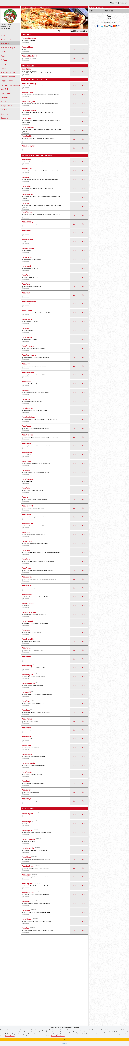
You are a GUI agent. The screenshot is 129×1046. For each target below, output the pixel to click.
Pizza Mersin (26, 901)
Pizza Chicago (27, 118)
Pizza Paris (26, 284)
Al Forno (4, 60)
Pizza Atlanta (27, 212)
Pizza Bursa (26, 559)
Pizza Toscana (27, 257)
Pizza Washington (28, 146)
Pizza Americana (28, 346)
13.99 (74, 40)
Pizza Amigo (26, 399)
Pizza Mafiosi (27, 754)
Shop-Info (113, 3)
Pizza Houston (27, 194)
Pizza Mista (26, 470)
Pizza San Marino (28, 866)
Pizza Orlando (27, 203)
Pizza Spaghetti (27, 479)
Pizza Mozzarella (28, 848)
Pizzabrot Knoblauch (29, 56)
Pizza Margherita (28, 813)
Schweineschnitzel (8, 72)
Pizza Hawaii (26, 266)
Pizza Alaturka (27, 586)
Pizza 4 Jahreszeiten (29, 355)
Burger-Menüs (6, 105)
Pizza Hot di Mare (28, 683)
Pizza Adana (26, 657)
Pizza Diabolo (27, 310)
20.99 (83, 49)
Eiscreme (4, 114)
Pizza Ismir (26, 550)
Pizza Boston (27, 168)
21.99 (74, 72)
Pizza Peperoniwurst (29, 248)
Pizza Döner (26, 532)
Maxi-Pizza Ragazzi (8, 48)
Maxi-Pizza (5, 43)
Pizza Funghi (26, 821)
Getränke (4, 118)
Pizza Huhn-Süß (27, 506)
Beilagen (4, 97)
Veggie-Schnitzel (7, 81)
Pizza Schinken (27, 239)
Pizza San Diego (28, 136)
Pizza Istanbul (27, 719)
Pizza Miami (26, 159)
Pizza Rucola (26, 426)
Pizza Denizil (26, 790)
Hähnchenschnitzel (8, 76)
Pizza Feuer (26, 701)
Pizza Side (25, 928)
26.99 (83, 72)
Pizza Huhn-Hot (27, 523)
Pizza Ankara (26, 568)
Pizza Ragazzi (6, 39)
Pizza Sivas (26, 910)
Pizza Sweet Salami (29, 301)
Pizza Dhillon (26, 461)
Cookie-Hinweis (10, 1036)
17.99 (83, 40)
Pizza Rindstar (27, 772)
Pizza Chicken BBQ (29, 84)
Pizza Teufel (26, 692)
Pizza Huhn (26, 497)
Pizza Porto (26, 275)
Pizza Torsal (26, 736)
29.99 (83, 148)
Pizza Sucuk (26, 781)
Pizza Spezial (26, 444)
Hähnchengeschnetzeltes (10, 85)
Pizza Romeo (27, 648)
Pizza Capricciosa (28, 417)
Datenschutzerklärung (58, 1036)
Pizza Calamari (27, 621)
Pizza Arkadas (27, 541)
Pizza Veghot (26, 875)
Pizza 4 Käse (26, 857)
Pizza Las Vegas (28, 127)
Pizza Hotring (27, 665)
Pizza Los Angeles (28, 101)
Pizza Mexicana (27, 435)
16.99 (74, 49)
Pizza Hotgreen (27, 674)
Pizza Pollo (26, 488)
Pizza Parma (26, 381)
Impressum (123, 3)
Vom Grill (4, 89)
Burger (3, 101)
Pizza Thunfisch (27, 603)
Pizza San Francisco (29, 110)
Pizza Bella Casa (28, 372)
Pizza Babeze (27, 594)
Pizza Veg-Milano (28, 883)
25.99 (74, 259)
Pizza (3, 35)
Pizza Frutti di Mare (29, 612)
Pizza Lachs (26, 630)
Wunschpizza (26, 69)
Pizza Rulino (26, 745)
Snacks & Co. (6, 93)
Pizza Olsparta (27, 919)
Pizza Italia (26, 293)
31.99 (83, 259)
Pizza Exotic (26, 515)
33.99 (83, 86)
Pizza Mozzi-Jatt (28, 892)
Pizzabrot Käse (27, 47)
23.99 (74, 233)
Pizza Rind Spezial (28, 763)
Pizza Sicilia (26, 364)
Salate (3, 52)
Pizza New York (27, 92)
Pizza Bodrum (27, 577)
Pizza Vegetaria (27, 830)
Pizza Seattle (26, 177)
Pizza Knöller (26, 728)
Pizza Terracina (27, 408)
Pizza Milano (26, 390)
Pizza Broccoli (27, 452)
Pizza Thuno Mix (28, 639)
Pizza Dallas (26, 186)
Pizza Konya (26, 799)
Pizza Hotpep (27, 337)
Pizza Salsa (26, 710)
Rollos (3, 64)
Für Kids (4, 110)
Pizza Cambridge (28, 222)
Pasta (3, 56)
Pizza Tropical (27, 319)
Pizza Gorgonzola (28, 839)
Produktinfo (26, 42)
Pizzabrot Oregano (29, 38)
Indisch (3, 68)
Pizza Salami (26, 230)
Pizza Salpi (26, 328)
